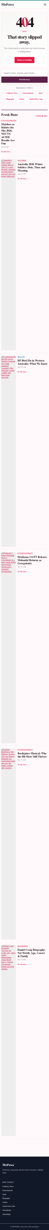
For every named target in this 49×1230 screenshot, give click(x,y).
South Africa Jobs (36, 99)
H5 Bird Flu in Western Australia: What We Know (33, 362)
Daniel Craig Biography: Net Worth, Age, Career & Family (31, 953)
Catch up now (42, 116)
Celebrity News (12, 93)
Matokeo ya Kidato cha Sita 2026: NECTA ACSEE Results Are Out (8, 134)
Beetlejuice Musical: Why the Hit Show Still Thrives (32, 755)
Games (21, 99)
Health (21, 357)
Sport (41, 93)
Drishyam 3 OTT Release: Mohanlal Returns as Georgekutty (32, 560)
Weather (22, 160)
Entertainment (28, 93)
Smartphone (7, 1210)
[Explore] (45, 4)
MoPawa (7, 4)
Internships (6, 1214)
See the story (7, 152)
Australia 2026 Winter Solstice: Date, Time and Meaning (31, 167)
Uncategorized (8, 120)
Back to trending (24, 60)
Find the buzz (24, 80)
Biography (10, 99)
